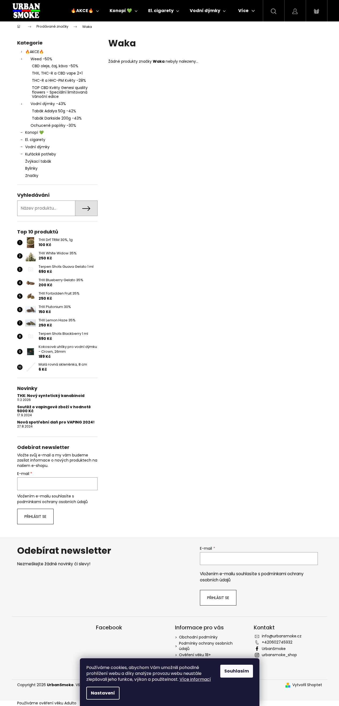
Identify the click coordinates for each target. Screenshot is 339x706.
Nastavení (103, 693)
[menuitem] (84, 10)
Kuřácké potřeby (40, 154)
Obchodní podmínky (198, 637)
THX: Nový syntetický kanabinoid (50, 396)
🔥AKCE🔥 (34, 51)
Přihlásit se (35, 516)
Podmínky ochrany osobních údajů (206, 646)
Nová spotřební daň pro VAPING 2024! (56, 422)
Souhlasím (236, 671)
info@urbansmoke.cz (281, 636)
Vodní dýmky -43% (48, 103)
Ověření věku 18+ (195, 654)
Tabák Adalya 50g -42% (54, 111)
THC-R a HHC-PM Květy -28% (59, 80)
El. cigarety (35, 139)
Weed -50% (41, 59)
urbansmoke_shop (279, 654)
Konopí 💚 (34, 132)
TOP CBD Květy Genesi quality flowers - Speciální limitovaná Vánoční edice (60, 92)
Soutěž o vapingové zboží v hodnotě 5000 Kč (54, 409)
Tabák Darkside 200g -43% (57, 118)
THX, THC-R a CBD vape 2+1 (57, 73)
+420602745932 (277, 642)
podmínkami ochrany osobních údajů (52, 501)
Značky (31, 175)
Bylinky (31, 168)
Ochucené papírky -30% (53, 125)
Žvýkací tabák (38, 161)
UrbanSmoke (274, 648)
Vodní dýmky (37, 147)
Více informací (195, 679)
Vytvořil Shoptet (307, 685)
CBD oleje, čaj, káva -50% (55, 66)
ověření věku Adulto (57, 703)
